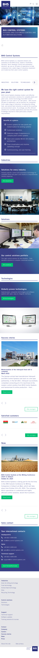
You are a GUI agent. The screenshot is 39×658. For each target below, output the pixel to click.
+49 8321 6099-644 (10, 547)
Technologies (5, 605)
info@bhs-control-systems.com (13, 540)
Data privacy (19, 643)
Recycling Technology (8, 592)
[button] (34, 82)
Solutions (4, 602)
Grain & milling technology (9, 583)
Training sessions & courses (10, 619)
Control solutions (6, 600)
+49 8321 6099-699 (10, 556)
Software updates (6, 617)
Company (4, 629)
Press (3, 639)
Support (4, 612)
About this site (5, 643)
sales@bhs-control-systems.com (13, 550)
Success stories (6, 634)
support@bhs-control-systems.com (14, 559)
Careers (3, 631)
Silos (2, 590)
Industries (4, 580)
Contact (3, 627)
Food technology (6, 585)
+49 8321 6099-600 (10, 537)
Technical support (7, 614)
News (3, 636)
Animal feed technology (8, 588)
